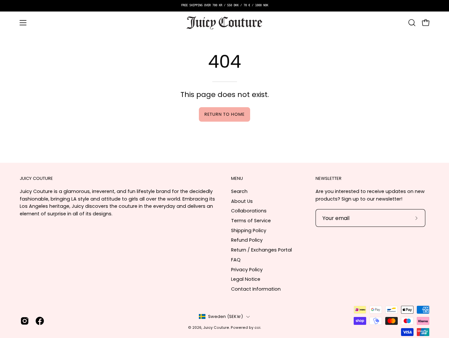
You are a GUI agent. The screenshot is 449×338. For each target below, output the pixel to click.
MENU (237, 178)
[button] (412, 23)
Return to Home (224, 114)
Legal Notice (245, 279)
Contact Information (256, 289)
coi (257, 327)
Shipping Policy (248, 230)
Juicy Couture (216, 327)
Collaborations (249, 210)
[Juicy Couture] (224, 22)
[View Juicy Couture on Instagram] (25, 321)
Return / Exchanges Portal (261, 250)
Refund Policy (247, 240)
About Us (242, 201)
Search (239, 191)
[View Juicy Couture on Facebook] (40, 321)
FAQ (236, 259)
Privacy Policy (247, 269)
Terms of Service (251, 220)
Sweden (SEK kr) (225, 316)
